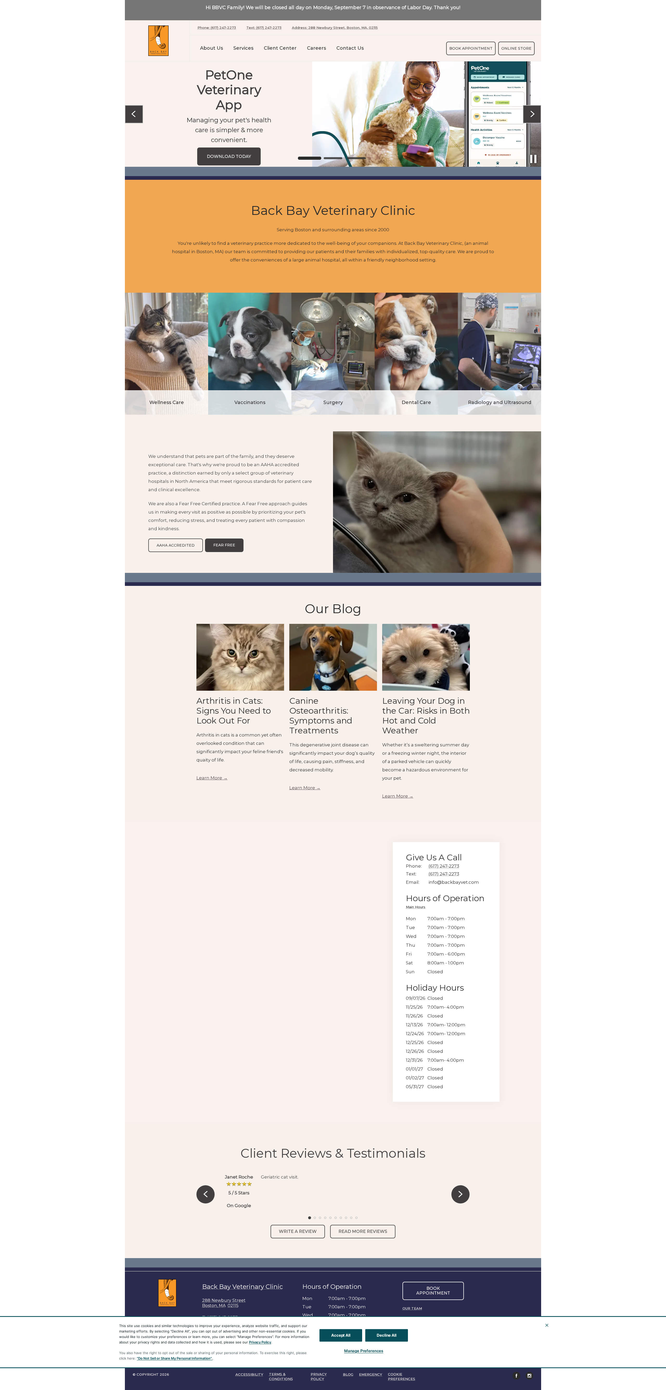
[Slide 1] (309, 158)
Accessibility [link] (249, 1374)
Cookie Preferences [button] (401, 1376)
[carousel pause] (533, 159)
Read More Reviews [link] (362, 1231)
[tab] (417, 907)
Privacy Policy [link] (319, 1376)
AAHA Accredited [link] (176, 545)
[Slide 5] (330, 1218)
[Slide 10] (356, 1218)
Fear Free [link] (224, 545)
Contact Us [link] (350, 48)
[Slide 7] (341, 1218)
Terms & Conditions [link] (281, 1376)
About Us (211, 48)
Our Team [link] (412, 1308)
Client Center (280, 48)
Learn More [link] (209, 778)
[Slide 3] (356, 158)
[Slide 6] (336, 1218)
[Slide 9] (351, 1218)
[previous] (134, 114)
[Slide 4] (325, 1218)
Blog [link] (348, 1374)
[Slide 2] (333, 158)
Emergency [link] (370, 1374)
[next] (532, 114)
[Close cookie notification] (547, 1325)
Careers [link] (316, 48)
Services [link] (243, 48)
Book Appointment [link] (470, 48)
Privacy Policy (260, 1342)
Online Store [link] (516, 48)
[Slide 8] (346, 1218)
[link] (158, 40)
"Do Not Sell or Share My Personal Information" (174, 1358)
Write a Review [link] (298, 1231)
